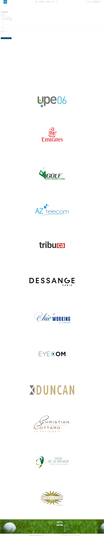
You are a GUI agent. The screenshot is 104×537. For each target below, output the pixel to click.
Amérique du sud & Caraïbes (51, 524)
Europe (50, 526)
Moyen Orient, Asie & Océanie (51, 530)
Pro (53, 1)
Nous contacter (96, 1)
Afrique (50, 527)
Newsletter (10, 19)
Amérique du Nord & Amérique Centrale (51, 522)
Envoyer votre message (6, 38)
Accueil (36, 1)
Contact (56, 1)
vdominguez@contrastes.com (7, 18)
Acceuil (42, 521)
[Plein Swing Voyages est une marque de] (59, 522)
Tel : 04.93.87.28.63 (88, 1)
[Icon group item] (64, 530)
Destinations (48, 1)
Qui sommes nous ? (42, 1)
